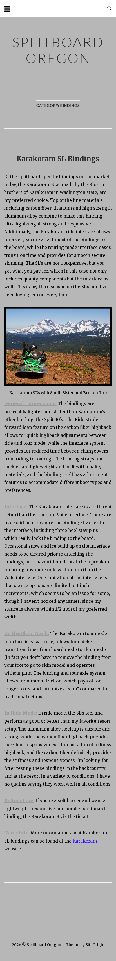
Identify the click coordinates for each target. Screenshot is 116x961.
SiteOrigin (95, 944)
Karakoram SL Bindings (58, 158)
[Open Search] (109, 8)
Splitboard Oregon (58, 50)
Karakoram (85, 841)
